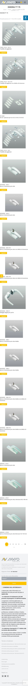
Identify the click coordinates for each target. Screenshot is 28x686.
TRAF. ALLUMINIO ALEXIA (18, 9)
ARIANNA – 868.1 (4, 339)
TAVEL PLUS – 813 (5, 150)
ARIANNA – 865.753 (5, 248)
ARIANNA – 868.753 (5, 397)
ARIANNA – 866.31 (5, 311)
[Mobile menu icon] (24, 2)
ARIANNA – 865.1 (4, 184)
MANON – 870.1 (4, 463)
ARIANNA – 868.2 (4, 368)
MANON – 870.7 (4, 498)
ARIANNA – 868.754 (5, 427)
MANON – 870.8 (4, 532)
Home (4, 9)
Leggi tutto (3, 52)
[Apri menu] (25, 17)
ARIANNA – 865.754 (5, 276)
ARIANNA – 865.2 (4, 213)
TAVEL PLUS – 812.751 (6, 81)
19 (25, 544)
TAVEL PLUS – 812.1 (5, 47)
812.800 (2, 116)
